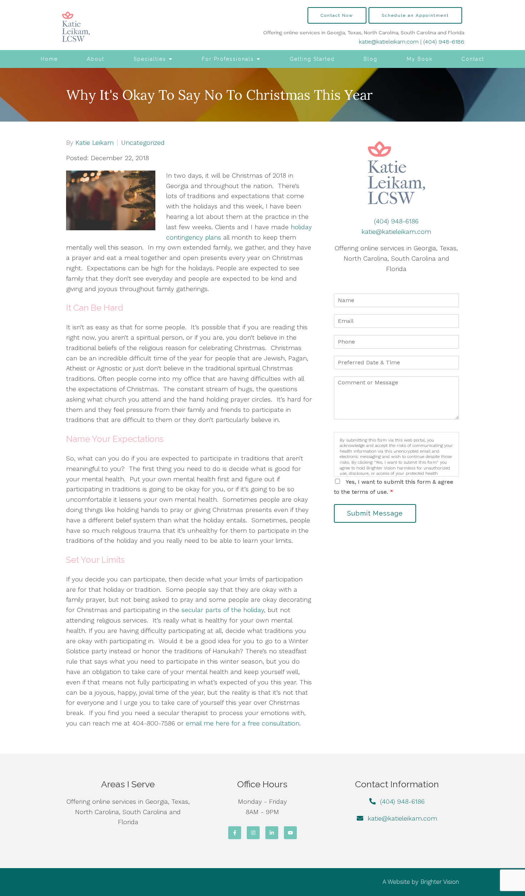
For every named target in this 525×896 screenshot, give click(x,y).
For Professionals (228, 59)
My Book (419, 59)
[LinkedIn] (271, 832)
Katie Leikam (94, 142)
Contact (472, 59)
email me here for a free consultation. (243, 723)
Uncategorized (143, 142)
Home (49, 59)
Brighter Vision (439, 881)
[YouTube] (290, 832)
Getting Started (312, 59)
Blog (371, 59)
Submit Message (375, 513)
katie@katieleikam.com (389, 41)
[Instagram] (253, 832)
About (95, 59)
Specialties (150, 59)
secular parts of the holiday (222, 610)
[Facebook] (234, 832)
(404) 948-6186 (443, 41)
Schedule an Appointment (415, 15)
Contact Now (337, 15)
